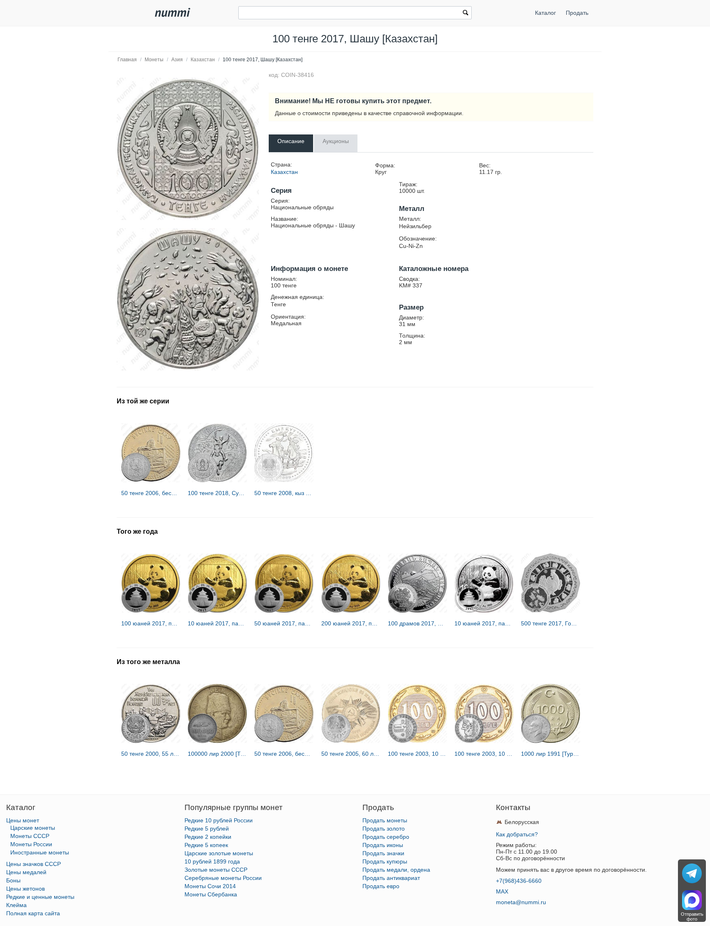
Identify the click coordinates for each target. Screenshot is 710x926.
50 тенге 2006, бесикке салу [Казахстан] (150, 493)
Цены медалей (26, 872)
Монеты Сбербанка (210, 894)
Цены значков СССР (33, 864)
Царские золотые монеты (218, 853)
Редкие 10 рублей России (218, 820)
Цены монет (22, 820)
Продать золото (383, 828)
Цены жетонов (25, 888)
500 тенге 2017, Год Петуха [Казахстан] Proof (550, 623)
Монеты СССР (29, 836)
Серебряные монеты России (223, 878)
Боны (13, 880)
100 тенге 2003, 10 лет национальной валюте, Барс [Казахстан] (484, 753)
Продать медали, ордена (396, 869)
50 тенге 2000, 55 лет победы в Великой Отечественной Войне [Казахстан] (150, 753)
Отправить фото (692, 916)
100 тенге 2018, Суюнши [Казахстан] (217, 493)
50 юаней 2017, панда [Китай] (284, 623)
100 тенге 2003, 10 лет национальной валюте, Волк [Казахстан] (417, 753)
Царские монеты (32, 827)
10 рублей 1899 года (212, 861)
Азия (177, 60)
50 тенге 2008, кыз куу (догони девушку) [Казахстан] (284, 493)
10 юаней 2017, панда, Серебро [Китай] (484, 623)
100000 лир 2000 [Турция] (217, 753)
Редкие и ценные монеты (40, 897)
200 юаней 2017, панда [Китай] (350, 623)
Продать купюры (384, 861)
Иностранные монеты (39, 852)
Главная (127, 60)
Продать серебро (385, 836)
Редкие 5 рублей (206, 828)
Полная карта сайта (33, 913)
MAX (502, 891)
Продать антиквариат (391, 878)
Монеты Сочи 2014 (210, 886)
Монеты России (31, 844)
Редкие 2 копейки (207, 836)
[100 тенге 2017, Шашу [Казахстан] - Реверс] (188, 299)
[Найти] (465, 13)
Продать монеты (384, 820)
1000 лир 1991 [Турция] (550, 753)
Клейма (16, 905)
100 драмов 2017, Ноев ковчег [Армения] (417, 623)
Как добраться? (517, 834)
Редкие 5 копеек (206, 845)
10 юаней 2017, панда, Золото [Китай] (217, 623)
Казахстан (203, 60)
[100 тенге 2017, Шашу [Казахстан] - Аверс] (188, 148)
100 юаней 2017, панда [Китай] (150, 623)
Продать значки (383, 853)
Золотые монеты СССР (215, 869)
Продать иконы (382, 845)
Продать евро (380, 886)
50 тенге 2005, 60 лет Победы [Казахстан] (350, 753)
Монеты (154, 60)
